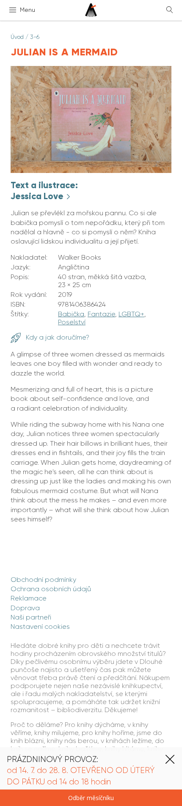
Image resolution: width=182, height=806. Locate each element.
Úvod (17, 36)
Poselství (71, 322)
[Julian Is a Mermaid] (91, 171)
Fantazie (101, 314)
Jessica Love (38, 196)
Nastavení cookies (40, 626)
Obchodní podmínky (43, 580)
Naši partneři (31, 617)
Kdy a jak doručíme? (56, 337)
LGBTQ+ (131, 314)
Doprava (25, 608)
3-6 (34, 36)
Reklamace (29, 598)
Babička (71, 314)
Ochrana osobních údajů (51, 589)
